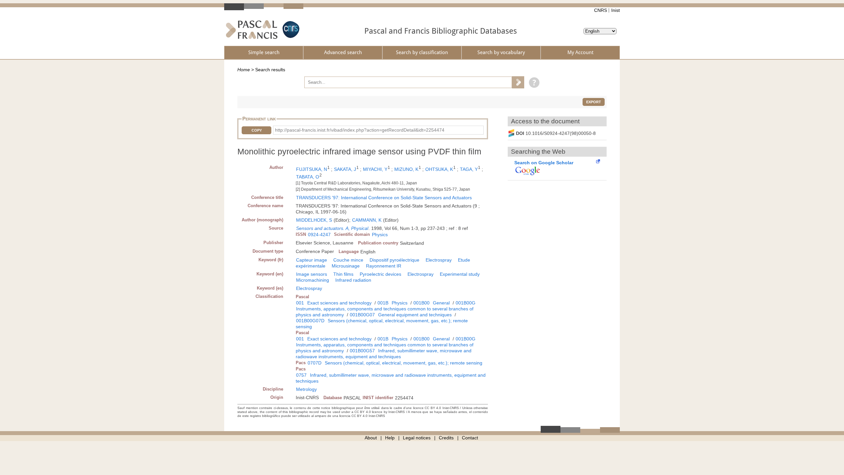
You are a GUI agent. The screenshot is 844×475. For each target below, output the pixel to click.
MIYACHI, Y (375, 169)
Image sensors (311, 274)
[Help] (533, 82)
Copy (257, 130)
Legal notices (417, 437)
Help (390, 437)
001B (382, 302)
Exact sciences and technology (339, 302)
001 (300, 302)
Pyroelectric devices (380, 274)
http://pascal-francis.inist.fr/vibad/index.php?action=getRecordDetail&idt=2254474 (359, 130)
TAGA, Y (469, 169)
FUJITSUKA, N (311, 169)
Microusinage (346, 266)
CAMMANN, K (366, 220)
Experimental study (460, 274)
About (371, 437)
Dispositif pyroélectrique (394, 260)
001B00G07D (310, 320)
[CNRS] (290, 29)
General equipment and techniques (415, 314)
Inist (615, 10)
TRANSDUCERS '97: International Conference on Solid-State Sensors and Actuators (384, 197)
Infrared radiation (353, 280)
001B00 (421, 302)
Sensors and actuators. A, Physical (332, 228)
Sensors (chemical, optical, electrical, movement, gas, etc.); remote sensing (403, 362)
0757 (301, 375)
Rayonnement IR (383, 266)
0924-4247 (319, 234)
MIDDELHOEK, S (314, 220)
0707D (314, 362)
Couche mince (348, 260)
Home (243, 69)
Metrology (306, 389)
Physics (380, 234)
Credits (446, 437)
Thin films (343, 274)
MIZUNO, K (406, 169)
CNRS (600, 10)
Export (593, 102)
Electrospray (439, 260)
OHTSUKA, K (439, 169)
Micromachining (312, 280)
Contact (470, 437)
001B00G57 (362, 350)
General (441, 302)
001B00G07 (362, 314)
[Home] (251, 29)
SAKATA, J (345, 169)
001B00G (465, 302)
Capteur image (311, 260)
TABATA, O (307, 176)
